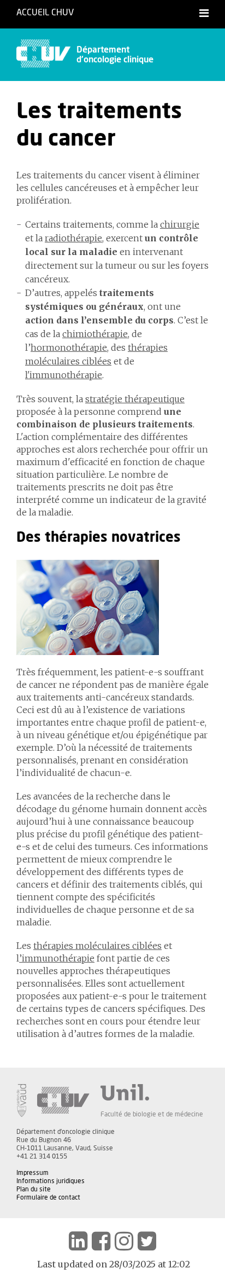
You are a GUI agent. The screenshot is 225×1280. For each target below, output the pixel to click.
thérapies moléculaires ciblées (97, 945)
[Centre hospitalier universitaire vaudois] (63, 1100)
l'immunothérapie (63, 374)
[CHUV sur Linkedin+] (78, 1241)
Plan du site (33, 1189)
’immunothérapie (56, 958)
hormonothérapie (69, 347)
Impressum (32, 1172)
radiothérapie (73, 238)
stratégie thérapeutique (135, 398)
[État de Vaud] (21, 1100)
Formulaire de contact (48, 1197)
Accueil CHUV (45, 12)
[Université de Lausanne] (151, 1092)
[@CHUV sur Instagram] (124, 1241)
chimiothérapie (95, 333)
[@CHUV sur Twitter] (147, 1241)
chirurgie (179, 224)
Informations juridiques (50, 1181)
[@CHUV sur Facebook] (101, 1241)
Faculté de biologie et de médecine (151, 1114)
